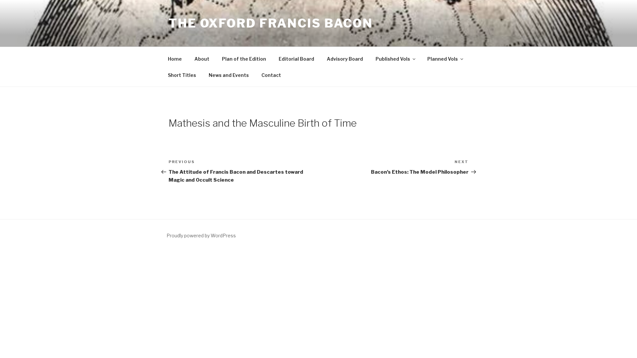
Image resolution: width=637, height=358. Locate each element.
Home (175, 59)
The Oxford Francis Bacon (271, 23)
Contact (271, 75)
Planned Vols (442, 59)
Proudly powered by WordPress (201, 235)
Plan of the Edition (244, 59)
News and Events (229, 75)
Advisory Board (345, 59)
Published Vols (393, 59)
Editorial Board (296, 59)
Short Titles (182, 75)
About (201, 59)
